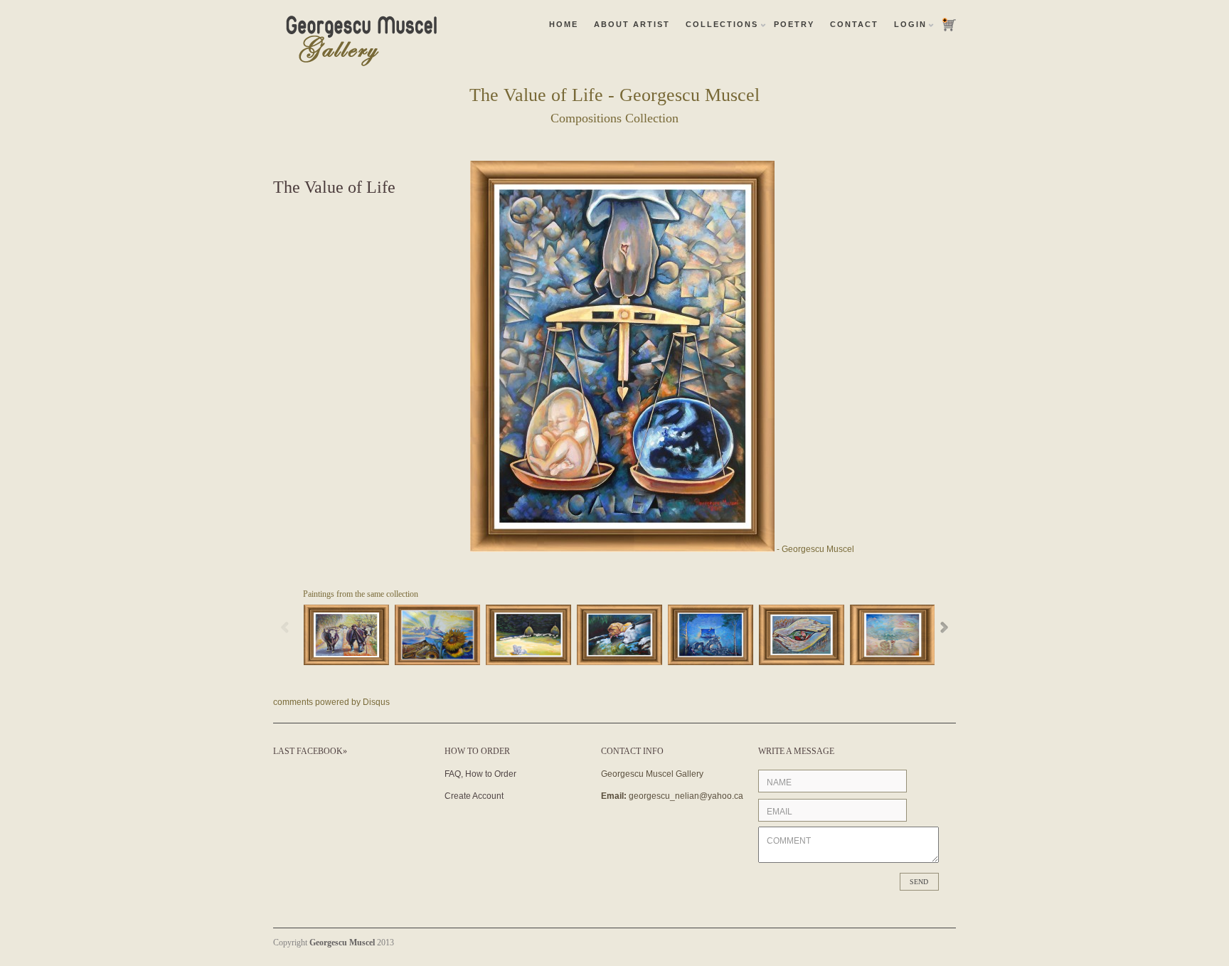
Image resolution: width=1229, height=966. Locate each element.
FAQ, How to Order (480, 774)
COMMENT (789, 841)
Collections (722, 24)
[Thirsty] (619, 635)
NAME (779, 782)
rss (927, 941)
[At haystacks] (528, 635)
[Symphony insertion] (437, 635)
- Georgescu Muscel (814, 549)
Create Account (474, 796)
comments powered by (331, 702)
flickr (909, 941)
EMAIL (779, 812)
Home (563, 24)
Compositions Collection (614, 118)
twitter (946, 941)
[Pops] (346, 635)
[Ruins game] (710, 635)
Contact (854, 24)
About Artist (632, 24)
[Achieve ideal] (892, 635)
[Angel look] (801, 635)
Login (910, 24)
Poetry (794, 24)
